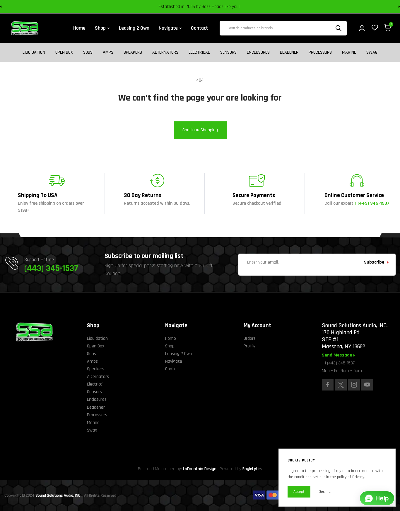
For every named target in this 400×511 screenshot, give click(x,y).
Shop (170, 346)
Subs (88, 52)
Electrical (199, 52)
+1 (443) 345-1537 (338, 363)
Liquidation (34, 52)
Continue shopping (200, 130)
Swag (371, 52)
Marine (349, 52)
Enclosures (258, 52)
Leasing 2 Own (178, 354)
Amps (108, 52)
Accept (299, 491)
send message (337, 355)
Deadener (289, 52)
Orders (250, 338)
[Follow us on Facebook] (328, 385)
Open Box (64, 52)
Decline (325, 491)
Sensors (228, 52)
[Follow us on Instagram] (354, 385)
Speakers (133, 52)
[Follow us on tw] (341, 385)
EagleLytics (252, 469)
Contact (172, 369)
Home (170, 338)
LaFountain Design (199, 469)
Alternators (165, 52)
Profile (250, 346)
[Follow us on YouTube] (367, 385)
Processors (320, 52)
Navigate (173, 361)
